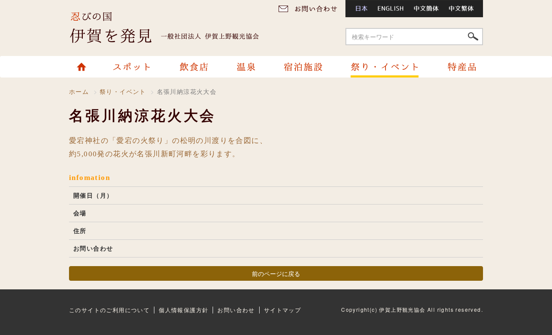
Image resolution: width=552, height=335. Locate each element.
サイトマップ (282, 310)
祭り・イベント (384, 67)
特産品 (458, 67)
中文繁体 (464, 8)
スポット (133, 67)
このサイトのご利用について (109, 310)
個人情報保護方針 (183, 310)
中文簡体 (427, 8)
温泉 (246, 67)
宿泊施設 (303, 67)
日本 (359, 8)
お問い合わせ (310, 8)
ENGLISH (391, 8)
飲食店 (193, 67)
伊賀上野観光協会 (172, 28)
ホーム (85, 67)
